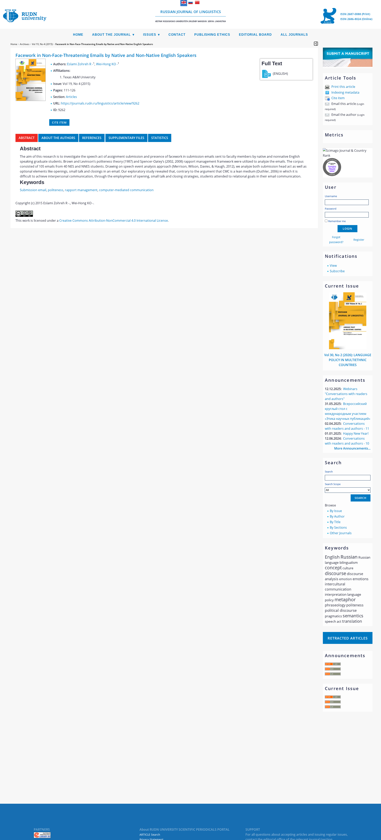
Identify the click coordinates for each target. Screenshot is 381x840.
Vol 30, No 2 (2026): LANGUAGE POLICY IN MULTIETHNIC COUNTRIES (347, 360)
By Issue (336, 511)
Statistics (159, 138)
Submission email (33, 190)
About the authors (58, 138)
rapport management (81, 190)
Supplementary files (126, 138)
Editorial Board (255, 34)
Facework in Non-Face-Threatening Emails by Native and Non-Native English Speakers (104, 44)
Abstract (27, 138)
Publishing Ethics (212, 34)
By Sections (338, 527)
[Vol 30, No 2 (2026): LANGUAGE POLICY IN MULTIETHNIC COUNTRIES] (347, 348)
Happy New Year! (355, 433)
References (91, 138)
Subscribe (337, 271)
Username (331, 196)
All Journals (294, 34)
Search (329, 471)
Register (358, 240)
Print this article (343, 86)
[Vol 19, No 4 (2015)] (30, 100)
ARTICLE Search (150, 834)
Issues (149, 34)
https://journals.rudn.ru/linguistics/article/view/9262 (100, 103)
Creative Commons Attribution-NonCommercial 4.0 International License (113, 220)
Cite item (338, 98)
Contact (177, 34)
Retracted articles (348, 638)
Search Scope (333, 484)
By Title (335, 522)
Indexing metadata (345, 92)
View (333, 265)
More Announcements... (352, 448)
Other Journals (341, 533)
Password (330, 208)
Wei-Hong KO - (107, 64)
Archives (24, 44)
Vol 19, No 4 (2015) (42, 44)
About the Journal (111, 34)
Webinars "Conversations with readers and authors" (346, 394)
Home (78, 34)
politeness (55, 190)
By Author (337, 516)
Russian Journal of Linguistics (190, 16)
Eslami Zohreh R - (80, 64)
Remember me (337, 221)
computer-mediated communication (126, 190)
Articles (71, 97)
